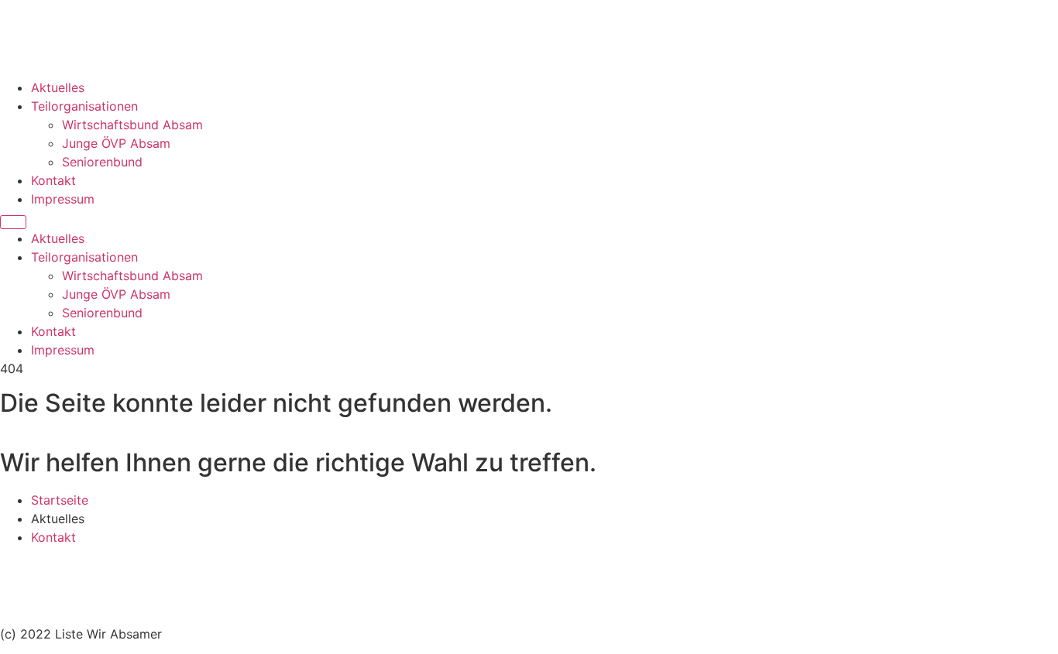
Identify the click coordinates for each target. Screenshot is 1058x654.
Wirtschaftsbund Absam (132, 124)
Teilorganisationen (84, 106)
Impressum (62, 199)
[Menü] (13, 222)
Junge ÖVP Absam (116, 143)
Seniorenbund (102, 161)
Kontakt (53, 180)
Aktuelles (57, 87)
